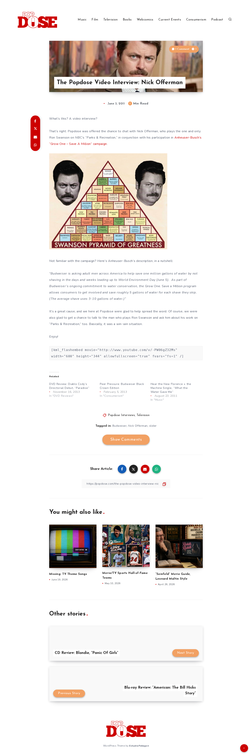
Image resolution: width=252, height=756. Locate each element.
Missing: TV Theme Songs (68, 574)
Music (82, 19)
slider (153, 426)
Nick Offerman (138, 426)
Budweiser (119, 426)
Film (95, 19)
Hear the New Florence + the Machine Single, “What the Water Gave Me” (171, 388)
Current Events (169, 19)
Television (110, 19)
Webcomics (145, 19)
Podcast (217, 19)
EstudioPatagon (139, 745)
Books (127, 19)
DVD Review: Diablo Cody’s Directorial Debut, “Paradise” (69, 386)
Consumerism (196, 19)
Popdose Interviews (121, 415)
